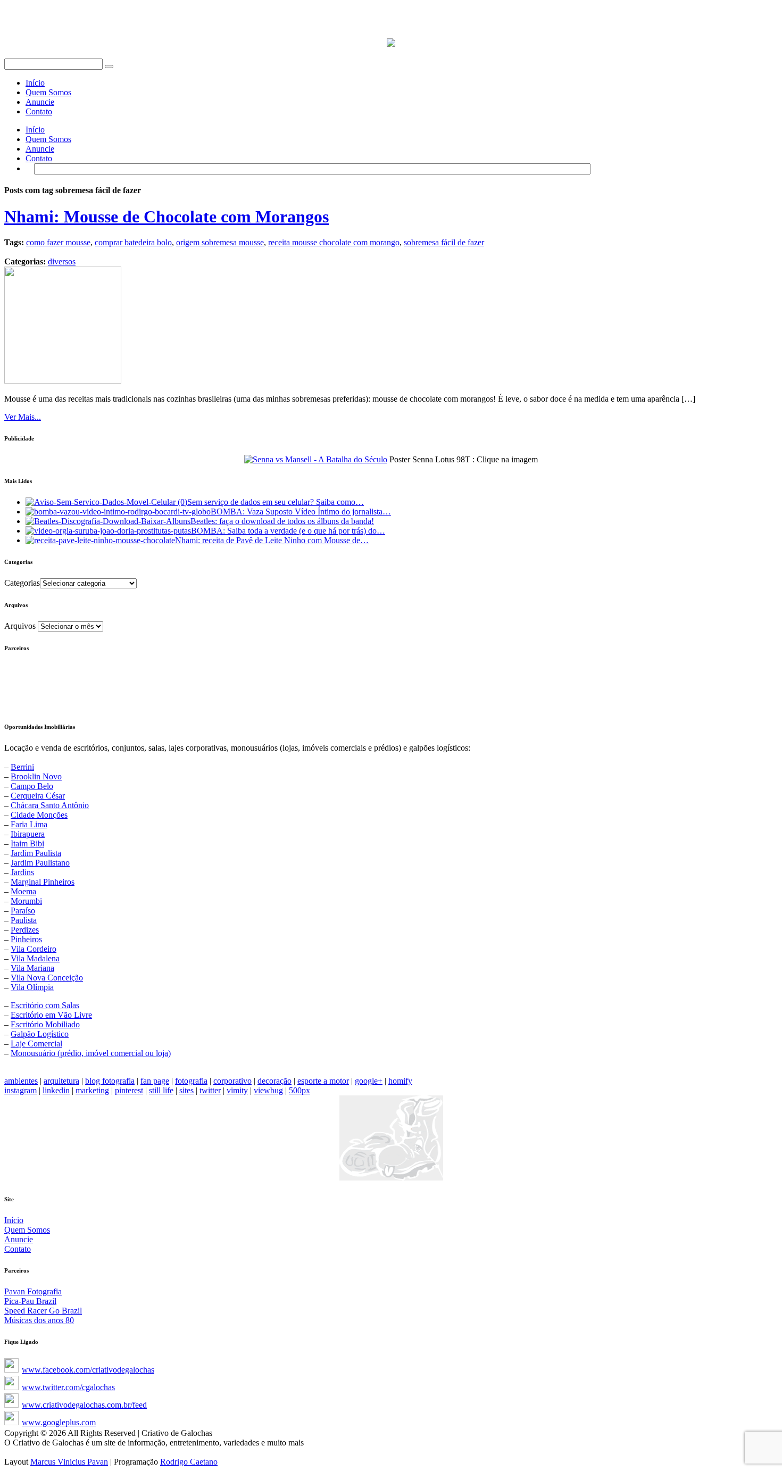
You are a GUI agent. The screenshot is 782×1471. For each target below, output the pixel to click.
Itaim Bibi (27, 843)
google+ (368, 1080)
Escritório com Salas (45, 1005)
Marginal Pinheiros (42, 881)
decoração (274, 1080)
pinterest (129, 1090)
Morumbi (26, 900)
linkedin (56, 1090)
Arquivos (20, 625)
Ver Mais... (22, 416)
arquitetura (61, 1080)
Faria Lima (29, 824)
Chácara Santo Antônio (50, 805)
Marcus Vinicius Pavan (69, 1461)
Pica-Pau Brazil (30, 1301)
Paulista (24, 920)
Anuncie (40, 101)
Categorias (22, 582)
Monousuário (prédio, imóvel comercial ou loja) (91, 1053)
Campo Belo (32, 786)
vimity (237, 1090)
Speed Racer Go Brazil (43, 1310)
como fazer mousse (58, 242)
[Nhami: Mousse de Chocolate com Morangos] (62, 380)
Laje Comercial (36, 1043)
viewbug (268, 1090)
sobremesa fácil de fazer (444, 242)
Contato (39, 111)
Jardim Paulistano (40, 862)
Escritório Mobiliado (45, 1024)
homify (400, 1080)
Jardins (22, 872)
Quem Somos (48, 92)
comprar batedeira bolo (133, 242)
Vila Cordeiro (33, 948)
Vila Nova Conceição (47, 977)
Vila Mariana (32, 968)
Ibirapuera (28, 833)
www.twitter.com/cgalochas (68, 1387)
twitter (210, 1090)
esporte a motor (323, 1080)
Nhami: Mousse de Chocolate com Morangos (166, 216)
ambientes (21, 1080)
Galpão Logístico (40, 1033)
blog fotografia (110, 1080)
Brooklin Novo (36, 776)
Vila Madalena (35, 958)
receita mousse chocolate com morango (334, 242)
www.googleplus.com (59, 1422)
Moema (23, 891)
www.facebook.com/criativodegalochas (88, 1369)
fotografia (191, 1080)
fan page (154, 1080)
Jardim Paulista (36, 853)
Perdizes (25, 929)
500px (299, 1090)
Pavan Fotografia (33, 1291)
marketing (92, 1090)
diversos (62, 261)
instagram (20, 1090)
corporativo (232, 1080)
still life (161, 1090)
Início (35, 82)
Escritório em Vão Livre (51, 1014)
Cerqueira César (38, 795)
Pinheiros (26, 939)
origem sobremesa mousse (220, 242)
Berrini (22, 766)
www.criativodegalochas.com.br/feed (84, 1404)
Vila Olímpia (32, 987)
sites (186, 1090)
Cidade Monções (39, 814)
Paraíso (23, 910)
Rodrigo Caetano (189, 1461)
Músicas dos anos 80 (39, 1320)
